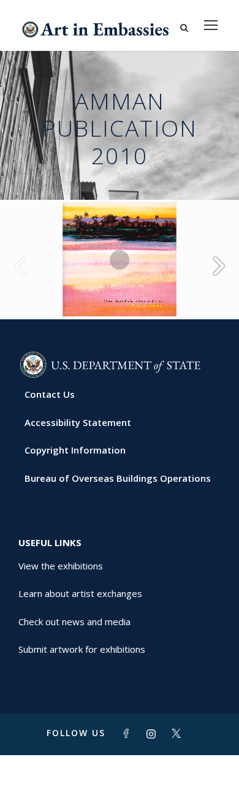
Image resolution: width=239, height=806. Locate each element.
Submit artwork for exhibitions (81, 649)
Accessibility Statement (78, 422)
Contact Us (50, 394)
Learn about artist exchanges (80, 593)
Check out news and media (74, 621)
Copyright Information (75, 450)
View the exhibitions (60, 566)
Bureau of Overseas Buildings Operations (118, 478)
